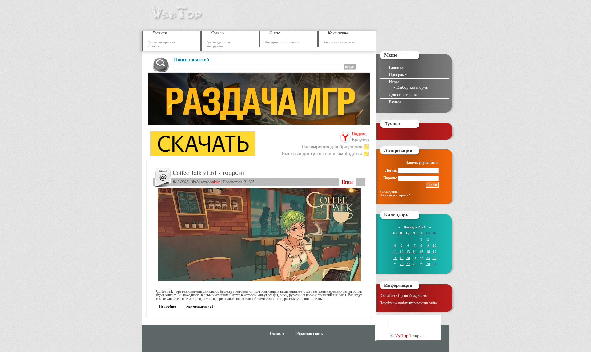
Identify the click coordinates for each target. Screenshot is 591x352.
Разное (395, 101)
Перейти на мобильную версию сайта (408, 303)
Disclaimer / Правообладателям (404, 295)
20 (408, 258)
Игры (347, 182)
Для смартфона (403, 94)
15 (421, 251)
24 (434, 258)
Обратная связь (309, 333)
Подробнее (167, 306)
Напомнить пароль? (395, 195)
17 (434, 251)
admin (215, 182)
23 (428, 258)
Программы (399, 74)
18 (395, 258)
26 (402, 264)
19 (402, 258)
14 (414, 251)
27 (408, 264)
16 (428, 251)
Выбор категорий (412, 87)
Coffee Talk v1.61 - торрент (209, 172)
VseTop (401, 335)
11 (395, 251)
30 (428, 264)
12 (402, 251)
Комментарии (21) (200, 306)
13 (408, 251)
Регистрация (389, 191)
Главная (396, 67)
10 (434, 245)
